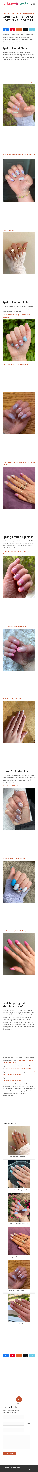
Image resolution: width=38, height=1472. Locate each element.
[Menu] (34, 4)
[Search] (30, 4)
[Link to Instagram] (33, 1467)
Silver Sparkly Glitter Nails (11, 786)
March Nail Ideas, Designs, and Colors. (18, 1068)
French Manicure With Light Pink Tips (15, 626)
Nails (19, 13)
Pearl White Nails (8, 230)
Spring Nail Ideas (28, 13)
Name (28, 1417)
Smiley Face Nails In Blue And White (14, 858)
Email (28, 1424)
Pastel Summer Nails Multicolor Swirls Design (18, 82)
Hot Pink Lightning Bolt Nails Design (15, 931)
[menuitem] (30, 4)
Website (29, 1430)
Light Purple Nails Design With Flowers (16, 364)
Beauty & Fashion (10, 13)
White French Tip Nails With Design (14, 699)
